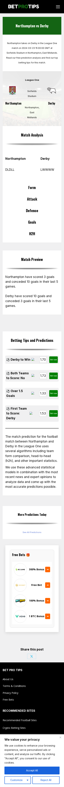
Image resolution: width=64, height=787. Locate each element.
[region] (32, 760)
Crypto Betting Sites (14, 727)
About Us (8, 679)
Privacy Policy (10, 693)
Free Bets (8, 699)
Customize (16, 779)
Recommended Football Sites (20, 720)
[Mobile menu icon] (57, 6)
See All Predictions (32, 532)
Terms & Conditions (14, 686)
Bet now (53, 360)
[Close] (60, 737)
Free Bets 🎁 (21, 554)
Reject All (46, 779)
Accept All (32, 770)
